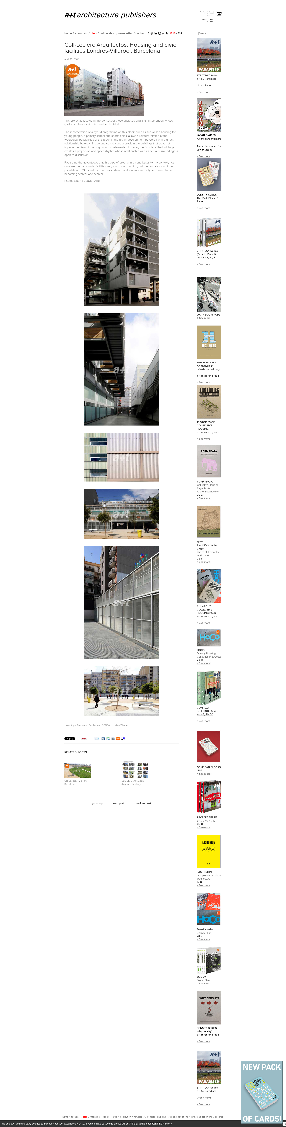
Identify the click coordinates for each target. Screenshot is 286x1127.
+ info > (167, 1123)
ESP (180, 33)
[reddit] (113, 739)
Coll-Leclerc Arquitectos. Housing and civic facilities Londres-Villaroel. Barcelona (120, 48)
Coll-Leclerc (94, 725)
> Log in (210, 21)
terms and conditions (201, 1117)
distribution (125, 1117)
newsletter (125, 33)
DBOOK (106, 725)
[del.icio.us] (123, 739)
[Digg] (103, 739)
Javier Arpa (93, 180)
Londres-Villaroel (120, 725)
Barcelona (82, 725)
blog (94, 33)
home (68, 33)
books (105, 1117)
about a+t (81, 33)
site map (219, 1117)
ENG (172, 33)
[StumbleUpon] (108, 739)
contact (140, 33)
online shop (107, 33)
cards (114, 1117)
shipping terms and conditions (172, 1117)
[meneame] (118, 739)
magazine (95, 1117)
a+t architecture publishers (114, 15)
